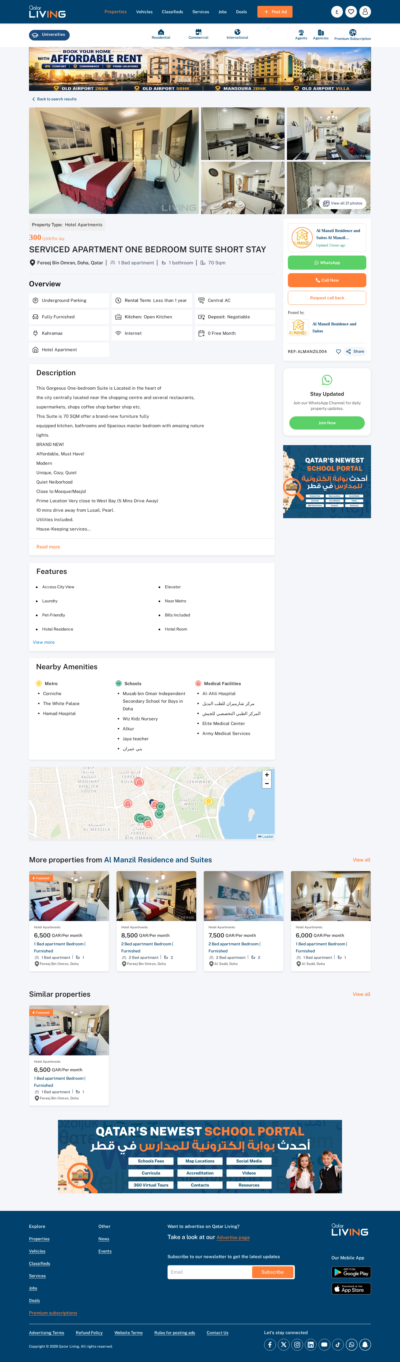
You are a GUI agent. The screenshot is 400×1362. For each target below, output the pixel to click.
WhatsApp (330, 262)
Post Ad (279, 11)
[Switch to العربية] (337, 12)
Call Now (330, 280)
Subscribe (272, 1272)
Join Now (327, 422)
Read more (48, 547)
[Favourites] (351, 12)
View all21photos (347, 203)
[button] (47, 12)
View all (361, 860)
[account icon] (365, 12)
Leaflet (267, 836)
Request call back (327, 297)
